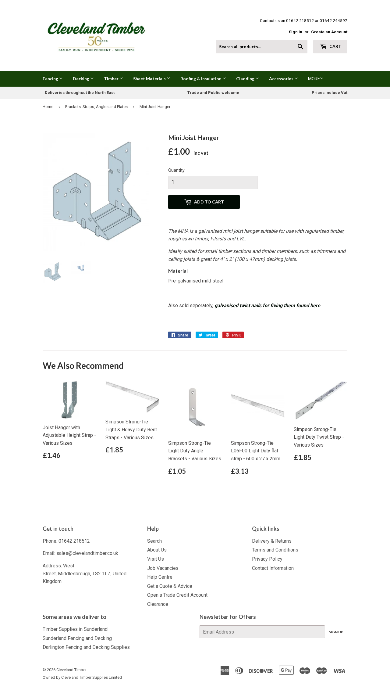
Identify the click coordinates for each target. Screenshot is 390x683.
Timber (111, 78)
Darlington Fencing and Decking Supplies (86, 647)
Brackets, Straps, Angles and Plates (96, 106)
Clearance (157, 604)
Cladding (245, 78)
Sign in (295, 31)
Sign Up (336, 632)
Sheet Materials (150, 78)
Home (48, 106)
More (314, 78)
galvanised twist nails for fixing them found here (267, 305)
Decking (81, 78)
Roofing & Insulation (201, 78)
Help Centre (159, 577)
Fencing (51, 78)
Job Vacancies (163, 568)
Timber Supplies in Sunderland (75, 629)
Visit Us (155, 559)
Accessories (281, 78)
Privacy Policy (267, 559)
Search (154, 541)
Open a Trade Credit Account (177, 595)
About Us (157, 550)
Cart (334, 46)
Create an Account (329, 31)
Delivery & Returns (272, 541)
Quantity (176, 170)
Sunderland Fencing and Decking (77, 638)
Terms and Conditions (275, 550)
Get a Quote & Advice (169, 586)
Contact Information (273, 568)
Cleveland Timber (71, 669)
